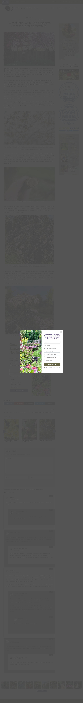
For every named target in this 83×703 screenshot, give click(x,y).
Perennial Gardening (51, 354)
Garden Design (49, 351)
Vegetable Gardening (51, 357)
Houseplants (49, 360)
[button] (52, 354)
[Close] (61, 332)
